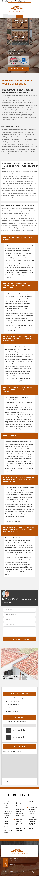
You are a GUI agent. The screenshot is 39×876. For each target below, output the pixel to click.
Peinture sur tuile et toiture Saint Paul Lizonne (20, 812)
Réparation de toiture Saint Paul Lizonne (19, 822)
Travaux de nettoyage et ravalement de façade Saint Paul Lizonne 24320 (33, 823)
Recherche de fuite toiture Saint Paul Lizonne (8, 814)
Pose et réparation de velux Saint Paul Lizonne (8, 824)
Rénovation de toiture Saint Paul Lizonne (7, 805)
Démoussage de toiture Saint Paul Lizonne (33, 810)
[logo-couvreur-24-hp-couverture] (19, 8)
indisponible (8, 1)
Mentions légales (31, 872)
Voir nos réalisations (18, 69)
